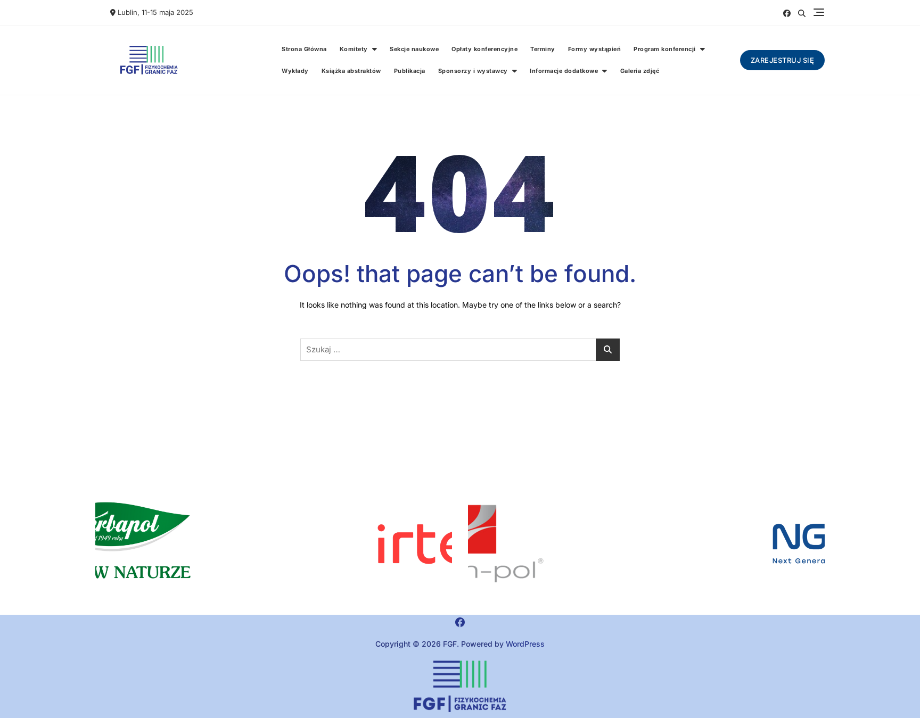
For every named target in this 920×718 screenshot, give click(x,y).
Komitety (354, 49)
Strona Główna (304, 49)
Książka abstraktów (351, 71)
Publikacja (409, 71)
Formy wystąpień (594, 49)
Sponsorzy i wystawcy (473, 71)
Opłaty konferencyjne (484, 49)
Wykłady (295, 71)
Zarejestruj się (783, 60)
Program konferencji (665, 49)
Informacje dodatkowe (564, 71)
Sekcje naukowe (414, 49)
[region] (646, 544)
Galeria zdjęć (640, 71)
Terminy (542, 49)
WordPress (525, 643)
